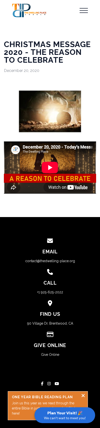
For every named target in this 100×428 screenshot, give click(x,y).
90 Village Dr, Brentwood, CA (50, 323)
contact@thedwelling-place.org (50, 261)
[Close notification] (83, 396)
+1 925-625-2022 (50, 292)
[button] (84, 10)
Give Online (50, 355)
